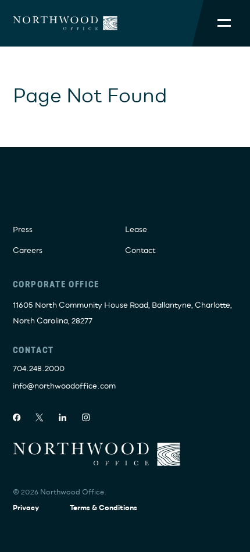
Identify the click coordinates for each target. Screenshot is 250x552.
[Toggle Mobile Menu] (223, 23)
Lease (136, 230)
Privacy (26, 508)
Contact (140, 251)
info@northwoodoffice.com (64, 386)
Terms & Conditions (103, 508)
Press (23, 230)
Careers (27, 251)
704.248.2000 (39, 369)
